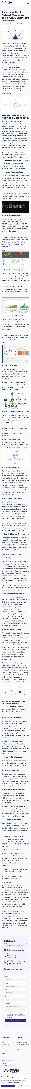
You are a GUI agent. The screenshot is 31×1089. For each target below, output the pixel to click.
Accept (8, 1085)
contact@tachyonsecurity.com (15, 950)
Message (7, 1003)
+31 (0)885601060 (12, 955)
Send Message (15, 1020)
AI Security (20, 1049)
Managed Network (22, 1039)
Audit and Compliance (23, 1047)
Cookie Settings (6, 1065)
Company (7, 996)
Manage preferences (14, 1082)
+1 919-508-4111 (11, 957)
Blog (3, 1042)
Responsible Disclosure (8, 1060)
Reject (22, 1085)
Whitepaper (5, 1047)
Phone (6, 989)
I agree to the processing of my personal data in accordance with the (16, 1016)
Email (6, 983)
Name (6, 976)
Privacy (4, 1058)
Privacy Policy (10, 1017)
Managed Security (22, 1042)
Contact (4, 1063)
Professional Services (23, 1044)
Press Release (6, 1044)
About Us (4, 1039)
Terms (3, 1056)
